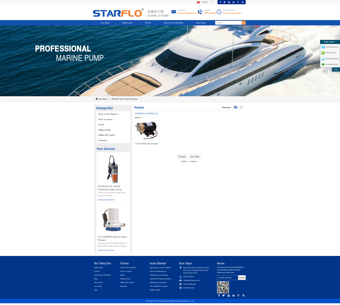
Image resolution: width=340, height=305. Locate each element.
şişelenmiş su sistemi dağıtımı (160, 268)
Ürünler (148, 23)
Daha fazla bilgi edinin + (106, 200)
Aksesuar (102, 140)
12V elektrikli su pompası (159, 286)
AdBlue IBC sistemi (106, 135)
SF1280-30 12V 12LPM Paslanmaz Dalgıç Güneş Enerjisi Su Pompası (110, 188)
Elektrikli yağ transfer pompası (125, 99)
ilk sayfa (182, 157)
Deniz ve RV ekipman (107, 114)
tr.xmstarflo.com (188, 288)
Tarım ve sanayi (105, 119)
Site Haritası (98, 282)
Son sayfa (195, 157)
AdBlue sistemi (155, 290)
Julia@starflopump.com (188, 13)
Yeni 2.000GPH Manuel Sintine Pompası (112, 238)
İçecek (101, 124)
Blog (96, 279)
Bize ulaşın (201, 23)
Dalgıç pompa (104, 130)
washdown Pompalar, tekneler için (160, 279)
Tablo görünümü (235, 107)
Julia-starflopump (189, 284)
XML (96, 290)
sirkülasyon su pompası (158, 282)
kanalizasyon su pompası (159, 275)
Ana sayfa (105, 23)
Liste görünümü (241, 107)
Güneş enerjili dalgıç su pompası (158, 271)
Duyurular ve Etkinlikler (174, 23)
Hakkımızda (127, 23)
